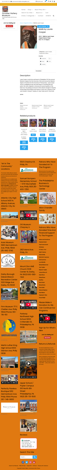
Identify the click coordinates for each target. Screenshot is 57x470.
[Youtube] (54, 1)
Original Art (29, 465)
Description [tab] (38, 71)
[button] (35, 27)
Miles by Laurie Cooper (49, 105)
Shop (29, 9)
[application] (9, 379)
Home (23, 9)
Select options (24, 142)
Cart (46, 13)
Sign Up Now (9, 26)
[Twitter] (50, 1)
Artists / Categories (27, 16)
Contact (40, 16)
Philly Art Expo (22, 465)
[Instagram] (52, 1)
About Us (39, 13)
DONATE (48, 16)
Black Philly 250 (40, 9)
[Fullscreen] (16, 382)
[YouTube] (34, 462)
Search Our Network (13, 465)
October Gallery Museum (9, 14)
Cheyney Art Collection (43, 465)
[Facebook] (48, 1)
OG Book (35, 465)
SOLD (33, 134)
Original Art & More (28, 23)
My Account (40, 1)
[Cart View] (45, 2)
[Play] (3, 382)
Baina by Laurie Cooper (37, 105)
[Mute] (14, 382)
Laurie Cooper (48, 51)
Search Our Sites (26, 13)
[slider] (8, 382)
